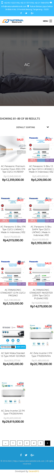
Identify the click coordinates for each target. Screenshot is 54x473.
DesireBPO (34, 471)
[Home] (13, 21)
